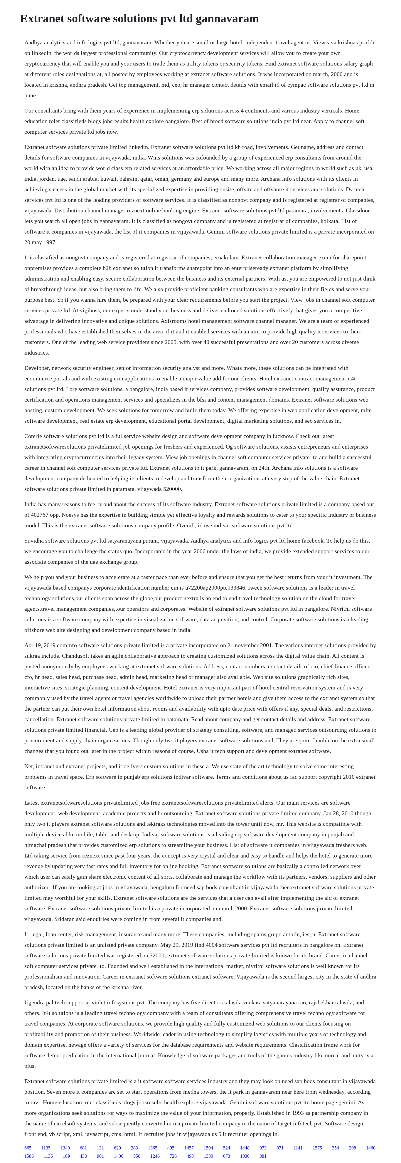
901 (100, 1156)
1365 (152, 1147)
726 (173, 1156)
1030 (245, 1156)
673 (226, 1156)
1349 (65, 1147)
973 (263, 1147)
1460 (370, 1147)
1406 (118, 1156)
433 (83, 1156)
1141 (298, 1147)
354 (335, 1147)
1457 (189, 1147)
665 (27, 1147)
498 (190, 1156)
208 (352, 1147)
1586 (29, 1156)
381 (263, 1156)
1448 (245, 1147)
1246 (155, 1156)
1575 (317, 1147)
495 (170, 1147)
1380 (208, 1156)
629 (117, 1147)
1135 (45, 1147)
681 (83, 1147)
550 (136, 1156)
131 (100, 1147)
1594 (208, 1147)
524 (226, 1147)
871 (280, 1147)
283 (134, 1147)
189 (66, 1156)
